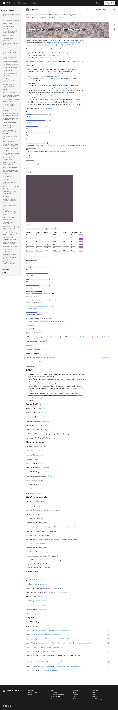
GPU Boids (6, 196)
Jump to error (106, 357)
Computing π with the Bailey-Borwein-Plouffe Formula (10, 132)
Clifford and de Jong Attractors (9, 109)
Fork (99, 9)
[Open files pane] (114, 9)
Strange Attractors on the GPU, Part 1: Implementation (11, 114)
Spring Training (7, 23)
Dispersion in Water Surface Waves (9, 183)
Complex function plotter (10, 167)
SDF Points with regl (9, 92)
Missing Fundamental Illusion (9, 57)
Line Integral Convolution (10, 64)
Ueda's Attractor (8, 70)
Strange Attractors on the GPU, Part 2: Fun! (10, 118)
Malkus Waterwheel (9, 141)
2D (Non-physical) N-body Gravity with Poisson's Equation (11, 228)
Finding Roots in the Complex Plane (9, 218)
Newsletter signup (97, 699)
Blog (74, 692)
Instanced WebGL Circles (10, 246)
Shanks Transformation (10, 67)
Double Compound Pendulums (8, 250)
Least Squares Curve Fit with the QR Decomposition (11, 19)
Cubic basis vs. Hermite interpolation (10, 74)
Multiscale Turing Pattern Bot (41, 17)
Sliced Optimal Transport (10, 61)
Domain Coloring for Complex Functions (9, 206)
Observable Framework (57, 694)
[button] (23, 20)
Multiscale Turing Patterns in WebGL (11, 149)
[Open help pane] (114, 28)
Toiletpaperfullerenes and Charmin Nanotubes (11, 262)
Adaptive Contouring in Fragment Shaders (10, 163)
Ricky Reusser (34, 9)
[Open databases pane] (114, 13)
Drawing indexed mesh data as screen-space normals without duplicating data (11, 212)
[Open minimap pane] (114, 17)
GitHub (94, 701)
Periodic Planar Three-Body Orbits (10, 222)
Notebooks (11, 3)
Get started (109, 3)
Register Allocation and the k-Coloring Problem (11, 144)
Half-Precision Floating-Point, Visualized (10, 233)
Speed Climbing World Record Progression (10, 31)
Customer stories (78, 699)
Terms (51, 706)
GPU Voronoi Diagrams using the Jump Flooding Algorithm (10, 171)
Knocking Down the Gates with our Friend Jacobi (11, 95)
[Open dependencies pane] (114, 21)
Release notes (55, 701)
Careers (94, 694)
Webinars (75, 694)
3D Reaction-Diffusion (9, 254)
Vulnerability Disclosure (65, 706)
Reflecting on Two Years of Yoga (11, 15)
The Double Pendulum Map (10, 137)
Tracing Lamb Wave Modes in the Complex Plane (10, 52)
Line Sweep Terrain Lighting (9, 27)
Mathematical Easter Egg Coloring (10, 258)
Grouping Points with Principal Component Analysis (9, 200)
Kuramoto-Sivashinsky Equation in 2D (9, 158)
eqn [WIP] (6, 89)
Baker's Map (7, 176)
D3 (51, 699)
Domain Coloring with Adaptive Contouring (9, 242)
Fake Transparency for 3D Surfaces (11, 187)
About (93, 692)
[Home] (11, 696)
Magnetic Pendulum (9, 48)
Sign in (98, 3)
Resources (22, 3)
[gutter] (16, 280)
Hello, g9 (5, 179)
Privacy (34, 706)
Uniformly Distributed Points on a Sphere (9, 192)
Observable (54, 692)
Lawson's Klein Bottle (9, 122)
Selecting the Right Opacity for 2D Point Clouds (11, 154)
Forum (75, 701)
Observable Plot (55, 696)
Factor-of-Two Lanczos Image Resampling (10, 85)
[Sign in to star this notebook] (104, 9)
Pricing (33, 3)
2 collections (42, 15)
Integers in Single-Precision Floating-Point (10, 238)
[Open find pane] (114, 25)
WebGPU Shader (8, 35)
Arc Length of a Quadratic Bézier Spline (11, 44)
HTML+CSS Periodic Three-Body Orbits (9, 105)
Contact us (95, 696)
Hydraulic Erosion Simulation (8, 39)
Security (41, 706)
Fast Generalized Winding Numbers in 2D (11, 100)
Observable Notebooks (34, 692)
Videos (75, 696)
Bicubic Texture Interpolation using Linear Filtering (10, 80)
